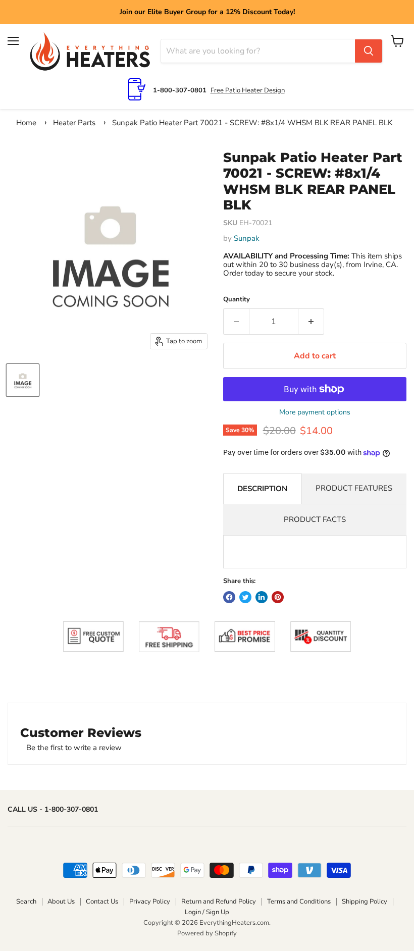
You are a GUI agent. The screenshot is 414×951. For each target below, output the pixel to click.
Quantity (236, 299)
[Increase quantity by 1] (311, 321)
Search (26, 901)
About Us (61, 901)
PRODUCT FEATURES (354, 488)
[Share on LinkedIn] (261, 597)
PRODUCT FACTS (315, 519)
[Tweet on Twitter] (245, 597)
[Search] (368, 51)
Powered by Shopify (207, 933)
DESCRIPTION (262, 489)
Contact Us (102, 901)
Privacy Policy (149, 901)
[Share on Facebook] (229, 597)
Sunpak (247, 238)
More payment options (314, 412)
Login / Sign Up (207, 912)
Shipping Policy (364, 901)
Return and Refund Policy (218, 901)
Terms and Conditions (299, 901)
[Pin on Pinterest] (278, 597)
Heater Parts (74, 123)
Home (26, 123)
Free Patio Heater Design (248, 90)
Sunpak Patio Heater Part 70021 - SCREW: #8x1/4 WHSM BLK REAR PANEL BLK (252, 123)
